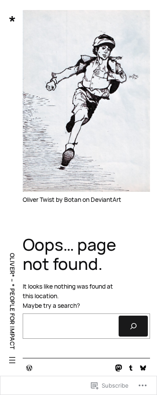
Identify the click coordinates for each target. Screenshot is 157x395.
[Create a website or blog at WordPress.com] (29, 368)
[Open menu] (12, 360)
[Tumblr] (130, 367)
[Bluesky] (143, 367)
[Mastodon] (118, 367)
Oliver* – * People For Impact (12, 301)
